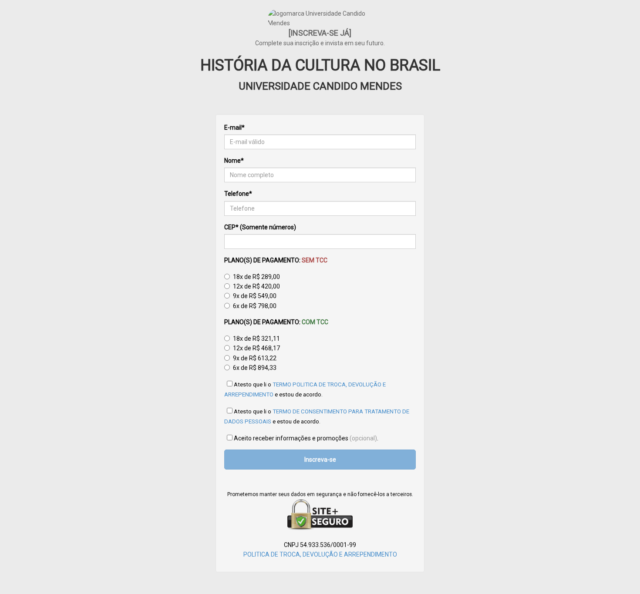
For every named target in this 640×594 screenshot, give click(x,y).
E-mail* (234, 127)
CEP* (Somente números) (260, 227)
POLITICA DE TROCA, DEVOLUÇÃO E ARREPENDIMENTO (320, 554)
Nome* (234, 160)
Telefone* (238, 193)
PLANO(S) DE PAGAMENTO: (275, 260)
